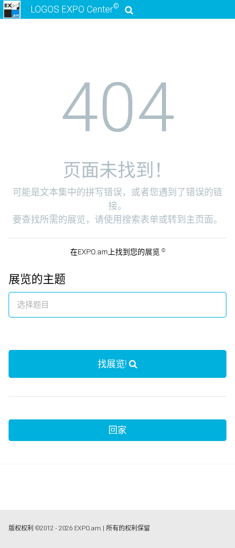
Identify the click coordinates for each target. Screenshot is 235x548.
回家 (117, 430)
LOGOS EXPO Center (75, 8)
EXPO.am (87, 528)
